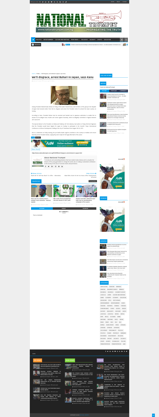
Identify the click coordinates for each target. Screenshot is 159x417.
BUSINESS (110, 292)
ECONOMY (115, 297)
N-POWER (112, 316)
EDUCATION (107, 39)
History (103, 311)
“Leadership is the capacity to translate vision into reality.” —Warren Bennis (114, 386)
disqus (64, 208)
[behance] (60, 2)
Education (123, 297)
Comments (123, 91)
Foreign (123, 305)
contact (124, 1)
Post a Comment (37, 215)
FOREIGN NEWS (105, 308)
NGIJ (112, 322)
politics (120, 330)
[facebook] (40, 2)
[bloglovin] (51, 2)
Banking (118, 286)
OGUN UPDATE (110, 325)
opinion (123, 325)
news (102, 322)
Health (124, 308)
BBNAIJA (121, 289)
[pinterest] (48, 2)
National (103, 319)
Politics (38, 73)
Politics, (53, 81)
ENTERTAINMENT (48, 39)
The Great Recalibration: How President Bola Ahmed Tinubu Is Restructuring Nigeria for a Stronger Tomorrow (117, 116)
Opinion (103, 327)
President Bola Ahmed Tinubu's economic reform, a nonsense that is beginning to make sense (114, 394)
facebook (85, 208)
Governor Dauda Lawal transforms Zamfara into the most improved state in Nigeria (114, 403)
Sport (102, 341)
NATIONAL (110, 319)
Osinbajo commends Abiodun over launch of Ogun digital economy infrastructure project (82, 391)
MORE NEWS (74, 39)
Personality (112, 330)
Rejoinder (103, 335)
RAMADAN (123, 333)
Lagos (124, 311)
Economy (108, 297)
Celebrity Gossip (120, 292)
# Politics (38, 137)
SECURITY (92, 39)
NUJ (120, 322)
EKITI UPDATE (116, 300)
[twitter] (43, 2)
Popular (114, 91)
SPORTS (99, 39)
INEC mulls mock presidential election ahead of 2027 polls (62, 199)
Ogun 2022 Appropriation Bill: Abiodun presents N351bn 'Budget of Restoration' (82, 366)
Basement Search (112, 289)
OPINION (109, 327)
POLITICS (39, 39)
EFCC (110, 300)
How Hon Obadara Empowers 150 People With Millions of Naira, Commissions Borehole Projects (51, 396)
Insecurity (110, 311)
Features (109, 305)
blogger (42, 208)
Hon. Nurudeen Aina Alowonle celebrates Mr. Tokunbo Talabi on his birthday (116, 275)
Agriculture (104, 286)
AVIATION (112, 286)
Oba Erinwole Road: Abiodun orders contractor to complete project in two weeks (82, 374)
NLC (116, 322)
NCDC (116, 319)
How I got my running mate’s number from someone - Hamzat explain (41, 200)
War (124, 344)
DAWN (102, 297)
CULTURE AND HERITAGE (62, 39)
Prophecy (116, 333)
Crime (109, 294)
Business (103, 292)
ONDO (117, 325)
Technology (115, 341)
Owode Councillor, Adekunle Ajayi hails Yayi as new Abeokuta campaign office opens (85, 200)
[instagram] (63, 2)
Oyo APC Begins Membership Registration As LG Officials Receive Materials (51, 381)
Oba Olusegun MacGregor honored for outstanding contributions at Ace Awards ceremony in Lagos (117, 253)
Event (123, 303)
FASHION (103, 305)
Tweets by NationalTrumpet (107, 87)
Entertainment (105, 303)
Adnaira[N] (87, 140)
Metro (118, 44)
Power (109, 333)
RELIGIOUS (84, 39)
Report (110, 338)
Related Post (36, 181)
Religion (120, 335)
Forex (112, 308)
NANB (119, 316)
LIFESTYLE (110, 314)
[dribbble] (54, 2)
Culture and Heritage (119, 294)
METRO (122, 314)
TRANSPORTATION (116, 344)
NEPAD (121, 319)
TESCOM (123, 341)
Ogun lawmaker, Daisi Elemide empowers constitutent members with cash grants (82, 383)
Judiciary (118, 311)
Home (112, 1)
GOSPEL (118, 308)
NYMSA (102, 325)
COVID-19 (103, 294)
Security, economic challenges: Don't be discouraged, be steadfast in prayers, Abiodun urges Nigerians (82, 400)
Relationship (112, 335)
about (118, 1)
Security (116, 338)
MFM (102, 316)
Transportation (105, 344)
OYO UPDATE (104, 330)
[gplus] (45, 2)
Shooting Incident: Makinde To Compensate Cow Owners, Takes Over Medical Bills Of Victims (51, 373)
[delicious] (66, 2)
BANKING (103, 289)
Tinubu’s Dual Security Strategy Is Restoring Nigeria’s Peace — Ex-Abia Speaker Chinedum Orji (85, 44)
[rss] (57, 2)
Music (106, 316)
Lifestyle (103, 314)
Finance (117, 305)
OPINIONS (116, 327)
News (58, 44)
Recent (104, 91)
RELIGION (103, 338)
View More (93, 181)
